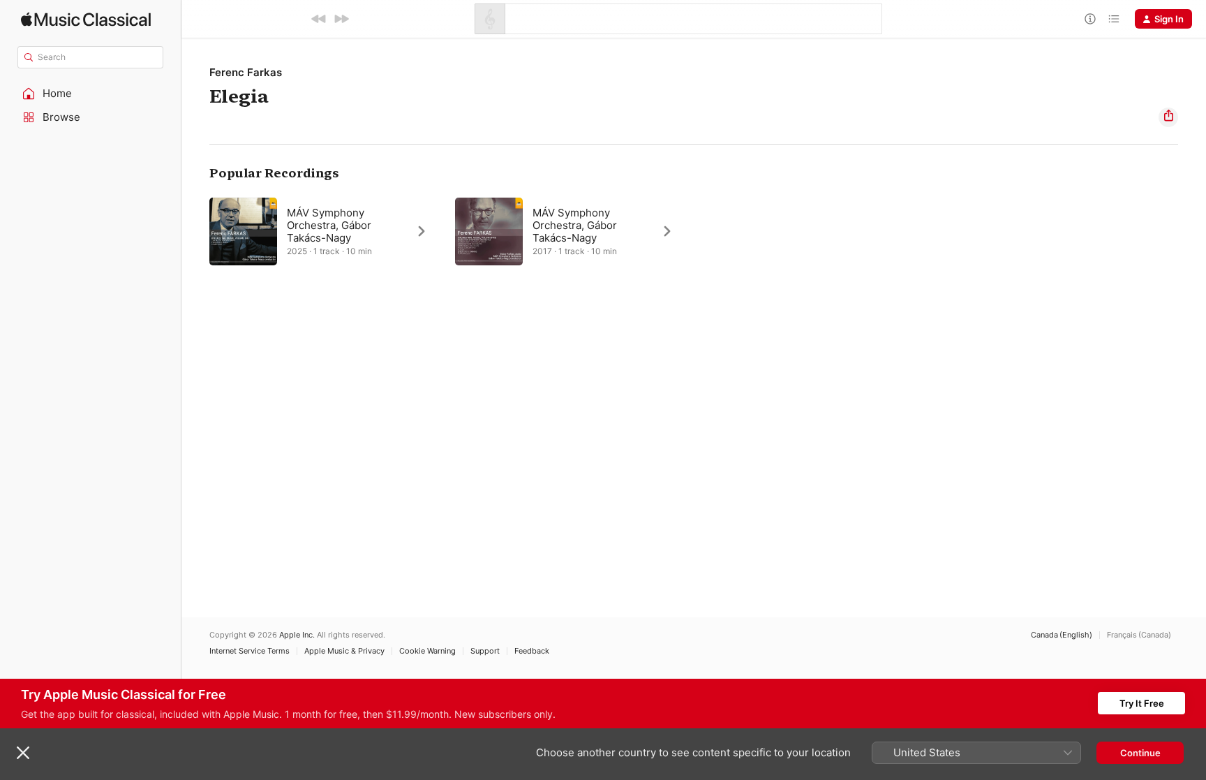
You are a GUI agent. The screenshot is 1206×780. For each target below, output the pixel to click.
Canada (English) (1061, 635)
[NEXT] (341, 19)
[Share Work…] (1168, 117)
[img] (86, 19)
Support (485, 651)
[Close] (23, 752)
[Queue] (1114, 19)
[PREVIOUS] (319, 19)
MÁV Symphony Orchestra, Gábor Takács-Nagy (329, 225)
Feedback (531, 651)
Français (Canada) (1139, 635)
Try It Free (1141, 703)
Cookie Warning (427, 651)
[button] (90, 93)
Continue (1140, 752)
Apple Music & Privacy (344, 651)
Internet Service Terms (249, 651)
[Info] (1090, 19)
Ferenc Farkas (245, 72)
